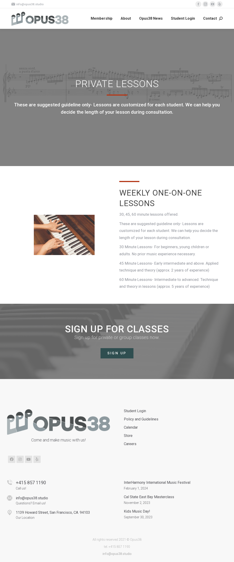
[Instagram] (20, 459)
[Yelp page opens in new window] (220, 4)
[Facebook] (11, 459)
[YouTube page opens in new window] (212, 4)
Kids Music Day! (137, 511)
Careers (130, 444)
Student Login (135, 411)
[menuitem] (101, 18)
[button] (117, 353)
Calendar (131, 427)
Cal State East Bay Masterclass (149, 497)
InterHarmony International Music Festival (157, 482)
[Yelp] (37, 459)
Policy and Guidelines (141, 419)
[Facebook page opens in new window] (198, 4)
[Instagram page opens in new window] (205, 4)
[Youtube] (28, 459)
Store (128, 435)
